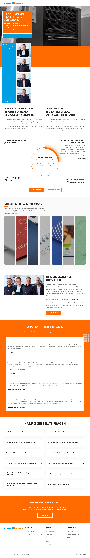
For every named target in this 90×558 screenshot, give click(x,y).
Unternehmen (49, 3)
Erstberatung (45, 515)
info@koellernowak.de (35, 535)
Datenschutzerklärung (74, 534)
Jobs (47, 541)
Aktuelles (71, 3)
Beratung (5, 101)
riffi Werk (10, 352)
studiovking (11, 373)
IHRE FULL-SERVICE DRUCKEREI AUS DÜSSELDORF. (14, 17)
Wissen (48, 544)
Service (77, 3)
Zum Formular (53, 312)
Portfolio (56, 3)
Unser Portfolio (36, 189)
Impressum (70, 531)
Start (43, 3)
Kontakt (83, 3)
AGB (68, 538)
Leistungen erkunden (53, 189)
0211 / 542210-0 (33, 531)
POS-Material (82, 158)
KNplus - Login (8, 35)
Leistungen (63, 3)
